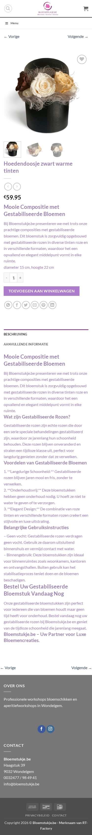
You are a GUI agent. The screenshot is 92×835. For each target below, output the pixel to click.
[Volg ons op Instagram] (50, 729)
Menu (14, 23)
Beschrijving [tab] (15, 334)
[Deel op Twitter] (26, 305)
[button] (8, 8)
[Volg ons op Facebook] (42, 729)
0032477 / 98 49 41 (20, 777)
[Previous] (11, 95)
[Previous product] (17, 186)
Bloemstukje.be (44, 823)
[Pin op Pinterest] (43, 305)
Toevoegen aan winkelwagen (42, 291)
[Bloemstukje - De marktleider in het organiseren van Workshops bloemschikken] (48, 8)
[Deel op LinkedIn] (52, 305)
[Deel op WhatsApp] (8, 305)
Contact (59, 815)
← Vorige (11, 36)
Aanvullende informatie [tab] (26, 344)
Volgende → (78, 36)
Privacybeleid (37, 815)
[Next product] (8, 186)
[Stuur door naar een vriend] (35, 305)
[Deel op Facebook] (17, 305)
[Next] (80, 95)
